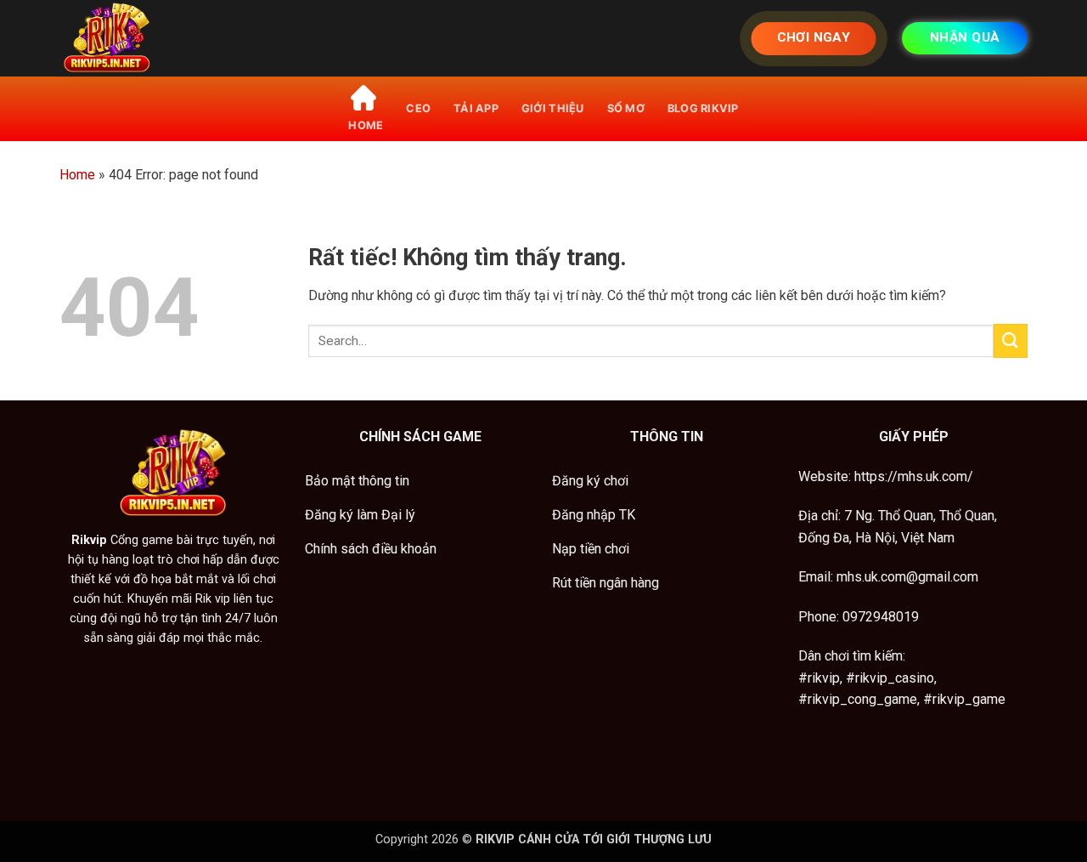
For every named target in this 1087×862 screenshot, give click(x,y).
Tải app (475, 108)
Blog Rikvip (703, 108)
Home (77, 175)
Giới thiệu (552, 108)
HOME (365, 125)
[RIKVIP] (144, 38)
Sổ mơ (626, 108)
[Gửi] (1011, 340)
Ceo (418, 108)
